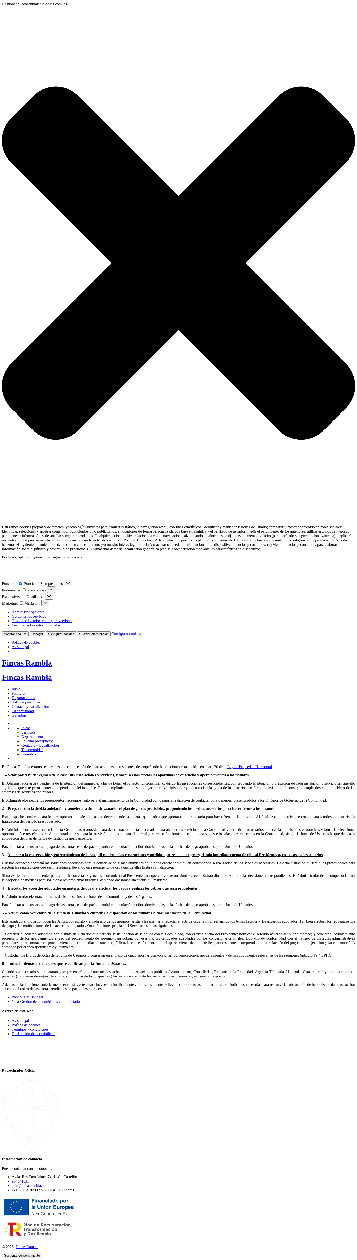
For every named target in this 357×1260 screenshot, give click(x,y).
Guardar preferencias (94, 634)
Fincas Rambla (27, 663)
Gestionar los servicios (29, 616)
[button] (178, 263)
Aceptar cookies (15, 634)
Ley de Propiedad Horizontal (249, 767)
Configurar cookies (61, 634)
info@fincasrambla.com (30, 1185)
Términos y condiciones (30, 1029)
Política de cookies (26, 642)
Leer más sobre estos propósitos (36, 625)
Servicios (19, 693)
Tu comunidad (23, 711)
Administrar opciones (28, 612)
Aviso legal (20, 647)
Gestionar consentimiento (22, 1255)
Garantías (19, 715)
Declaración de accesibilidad (33, 1034)
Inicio (16, 689)
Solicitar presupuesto (27, 702)
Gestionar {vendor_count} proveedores (42, 621)
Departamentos (23, 698)
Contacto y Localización (30, 706)
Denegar (37, 634)
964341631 (20, 1181)
